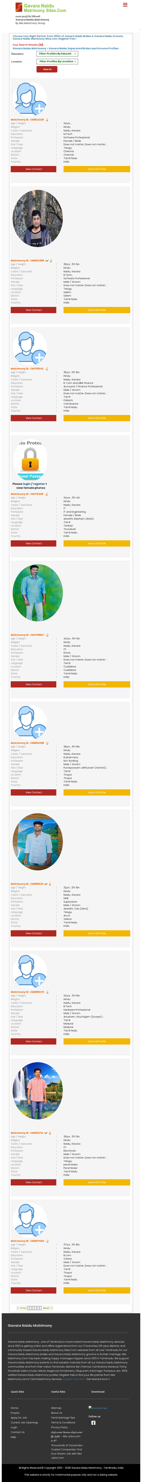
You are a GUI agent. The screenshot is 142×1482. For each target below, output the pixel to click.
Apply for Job (19, 1417)
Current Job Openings (24, 1422)
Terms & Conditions (63, 1422)
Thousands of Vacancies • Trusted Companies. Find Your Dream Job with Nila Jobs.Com (67, 1452)
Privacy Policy (59, 1427)
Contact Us (18, 1432)
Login (14, 1427)
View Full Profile (97, 169)
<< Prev (21, 1308)
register (39, 484)
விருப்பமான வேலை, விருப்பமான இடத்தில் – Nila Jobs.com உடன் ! (66, 1436)
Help (13, 1437)
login (26, 484)
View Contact (33, 169)
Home (14, 1408)
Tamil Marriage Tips (63, 1417)
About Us (56, 1413)
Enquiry (15, 1413)
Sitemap (56, 1408)
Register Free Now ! (74, 1379)
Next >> (47, 1308)
